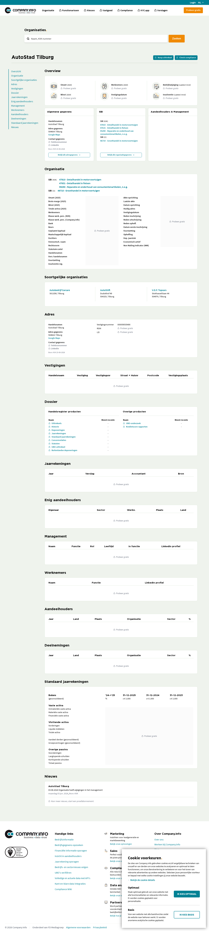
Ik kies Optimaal (186, 894)
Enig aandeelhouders (22, 101)
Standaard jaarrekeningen (24, 122)
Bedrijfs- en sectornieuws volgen (71, 867)
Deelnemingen (18, 118)
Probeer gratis (193, 10)
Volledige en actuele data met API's (72, 878)
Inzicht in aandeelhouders (68, 856)
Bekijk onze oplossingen (121, 844)
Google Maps (54, 134)
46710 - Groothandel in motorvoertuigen (119, 140)
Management (18, 105)
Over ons (159, 839)
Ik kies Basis (187, 914)
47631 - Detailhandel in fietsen (114, 127)
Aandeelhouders (19, 114)
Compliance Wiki (63, 889)
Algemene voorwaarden (78, 927)
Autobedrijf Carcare (60, 290)
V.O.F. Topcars (159, 290)
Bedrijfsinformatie (64, 839)
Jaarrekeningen (19, 97)
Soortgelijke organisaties (24, 79)
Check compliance (187, 57)
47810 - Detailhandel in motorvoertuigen (119, 124)
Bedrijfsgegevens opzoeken (69, 845)
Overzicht (16, 71)
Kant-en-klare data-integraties (70, 883)
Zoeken (176, 38)
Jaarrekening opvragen (67, 861)
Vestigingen (17, 88)
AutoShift (105, 290)
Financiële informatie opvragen (71, 850)
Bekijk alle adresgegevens (68, 155)
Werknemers (17, 109)
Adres (14, 84)
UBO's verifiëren (63, 872)
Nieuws (15, 127)
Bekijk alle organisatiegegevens (119, 155)
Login (193, 2)
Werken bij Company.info (167, 844)
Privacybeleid (100, 927)
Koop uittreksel (165, 57)
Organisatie (48, 10)
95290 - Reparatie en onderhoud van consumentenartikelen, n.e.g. (117, 132)
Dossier (15, 92)
